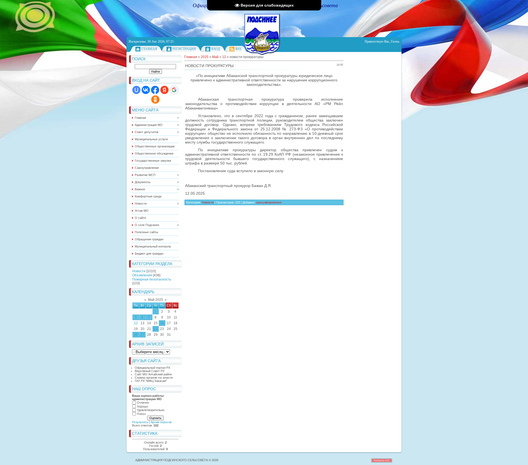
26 (136, 335)
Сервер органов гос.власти (154, 377)
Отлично (143, 402)
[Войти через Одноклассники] (155, 99)
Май (215, 57)
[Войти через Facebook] (155, 90)
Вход (215, 49)
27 (142, 335)
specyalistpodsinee (269, 202)
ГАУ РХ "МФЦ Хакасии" (151, 381)
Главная (149, 49)
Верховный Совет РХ (149, 371)
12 (136, 323)
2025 (204, 57)
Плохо (141, 414)
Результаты (140, 422)
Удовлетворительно (150, 410)
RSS (238, 49)
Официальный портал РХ (152, 367)
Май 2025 (155, 300)
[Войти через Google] (174, 90)
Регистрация (184, 49)
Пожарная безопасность (151, 279)
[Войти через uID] (136, 90)
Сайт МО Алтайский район (153, 374)
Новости (138, 271)
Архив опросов (161, 422)
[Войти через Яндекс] (164, 90)
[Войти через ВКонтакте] (146, 90)
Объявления (142, 275)
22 (156, 329)
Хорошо (142, 406)
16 (162, 323)
